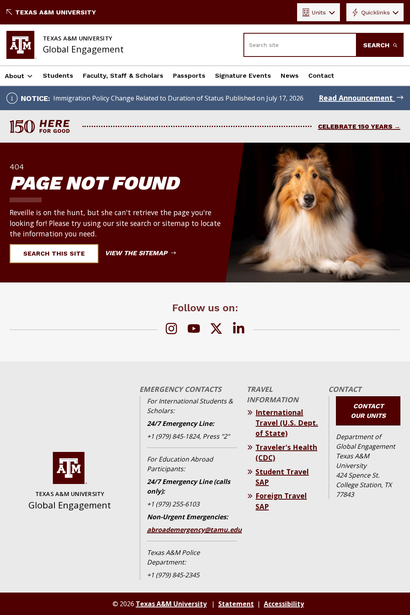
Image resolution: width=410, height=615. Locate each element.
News (290, 75)
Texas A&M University (55, 12)
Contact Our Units (368, 410)
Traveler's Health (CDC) (286, 452)
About (14, 76)
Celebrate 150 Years (355, 126)
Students (58, 75)
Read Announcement (357, 98)
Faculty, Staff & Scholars (123, 75)
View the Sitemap (137, 253)
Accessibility (284, 603)
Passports (189, 75)
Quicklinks (375, 12)
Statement (236, 603)
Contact (321, 75)
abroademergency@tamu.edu (194, 529)
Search (377, 45)
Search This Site (54, 253)
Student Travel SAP (282, 477)
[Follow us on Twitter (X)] (216, 329)
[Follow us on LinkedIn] (238, 329)
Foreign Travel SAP (281, 501)
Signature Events (243, 75)
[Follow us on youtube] (194, 329)
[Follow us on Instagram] (171, 329)
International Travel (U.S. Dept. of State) (286, 422)
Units (319, 12)
